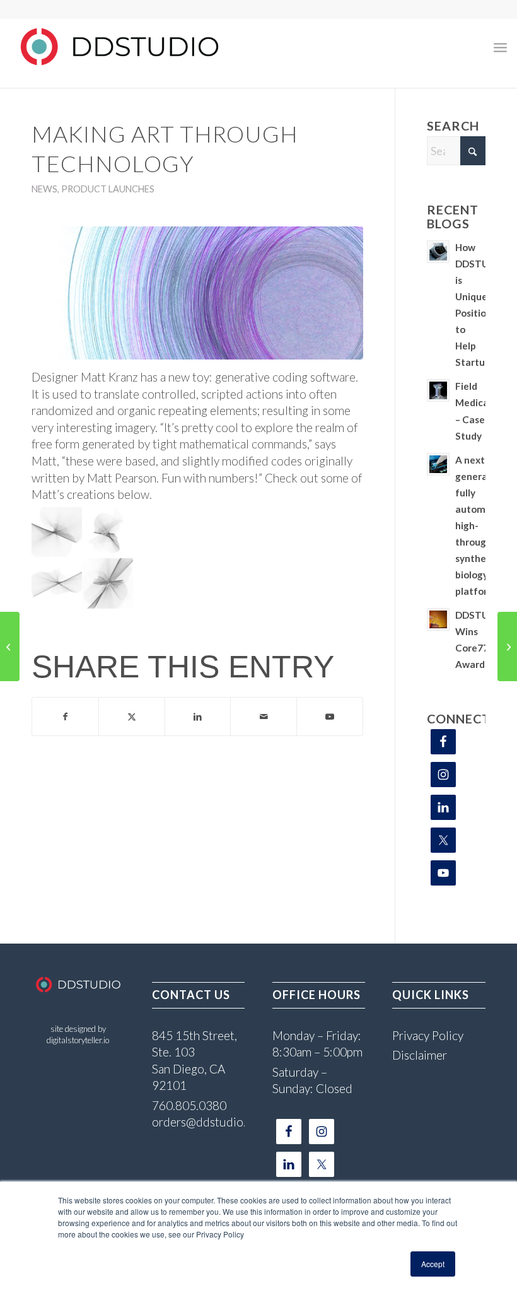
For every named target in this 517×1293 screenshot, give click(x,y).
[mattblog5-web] (197, 293)
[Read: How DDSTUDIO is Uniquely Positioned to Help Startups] (438, 251)
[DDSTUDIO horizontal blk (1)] (119, 46)
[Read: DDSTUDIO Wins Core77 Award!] (438, 619)
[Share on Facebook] (65, 717)
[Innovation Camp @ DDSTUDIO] (507, 646)
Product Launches (107, 189)
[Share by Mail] (263, 717)
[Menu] (500, 47)
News (44, 189)
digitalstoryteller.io (78, 1040)
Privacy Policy (427, 1035)
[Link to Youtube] (330, 717)
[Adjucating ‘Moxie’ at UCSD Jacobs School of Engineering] (10, 646)
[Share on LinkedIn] (198, 717)
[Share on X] (132, 717)
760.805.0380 (189, 1105)
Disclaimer (419, 1055)
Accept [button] (432, 1263)
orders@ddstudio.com (210, 1122)
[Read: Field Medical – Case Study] (438, 390)
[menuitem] (500, 47)
